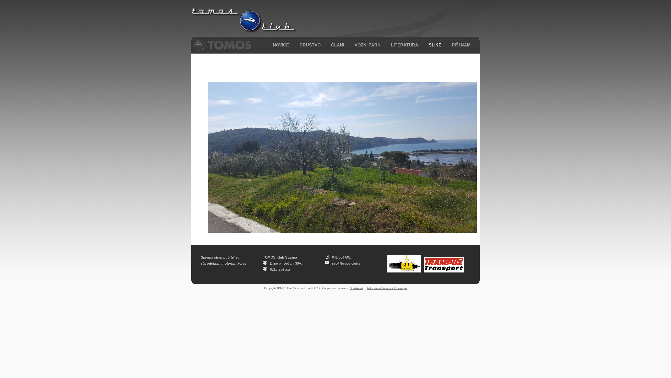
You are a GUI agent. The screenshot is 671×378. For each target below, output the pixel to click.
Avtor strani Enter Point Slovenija (387, 288)
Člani (337, 45)
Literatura (404, 45)
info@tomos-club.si (346, 263)
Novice (281, 45)
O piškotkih (356, 288)
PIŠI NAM (461, 45)
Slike (435, 45)
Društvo (310, 45)
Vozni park (368, 45)
